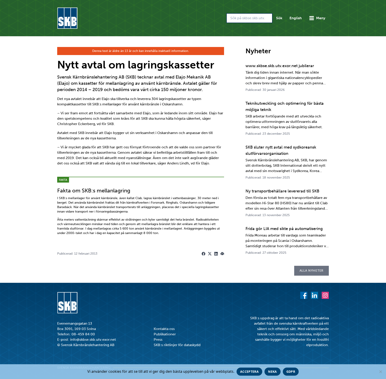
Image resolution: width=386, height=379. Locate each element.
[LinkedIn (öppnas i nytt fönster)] (314, 295)
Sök (279, 18)
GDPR (290, 371)
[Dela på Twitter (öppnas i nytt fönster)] (210, 254)
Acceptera (249, 371)
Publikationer (165, 334)
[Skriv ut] (222, 254)
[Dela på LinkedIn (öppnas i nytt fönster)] (216, 254)
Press (158, 339)
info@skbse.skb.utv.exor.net (93, 339)
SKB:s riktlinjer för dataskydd (177, 345)
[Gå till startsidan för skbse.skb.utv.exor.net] (67, 18)
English (296, 18)
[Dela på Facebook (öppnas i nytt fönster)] (203, 254)
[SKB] (67, 303)
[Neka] (380, 371)
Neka (272, 371)
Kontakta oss (164, 329)
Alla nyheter (311, 271)
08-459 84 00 (83, 334)
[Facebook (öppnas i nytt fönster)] (303, 295)
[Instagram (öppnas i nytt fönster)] (325, 295)
